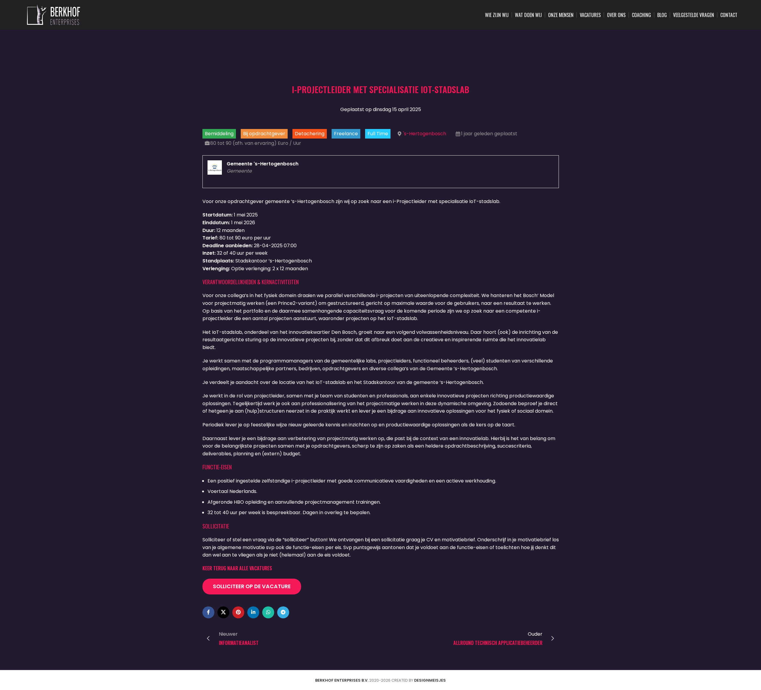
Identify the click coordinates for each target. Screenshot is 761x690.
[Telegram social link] (283, 612)
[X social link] (223, 612)
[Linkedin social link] (253, 612)
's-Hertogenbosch (424, 133)
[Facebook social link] (208, 612)
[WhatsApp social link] (268, 612)
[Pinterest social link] (238, 612)
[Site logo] (53, 14)
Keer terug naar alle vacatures (237, 568)
